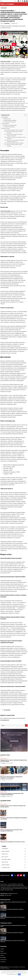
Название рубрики (5, 755)
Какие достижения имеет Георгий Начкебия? (14, 132)
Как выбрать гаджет (6, 859)
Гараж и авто (2, 775)
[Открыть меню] (1, 1)
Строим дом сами (6, 867)
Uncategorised (4, 7)
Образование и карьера (10, 120)
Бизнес (2, 951)
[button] (24, 115)
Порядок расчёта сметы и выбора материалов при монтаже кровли (13, 760)
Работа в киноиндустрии (10, 125)
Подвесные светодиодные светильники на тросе (12, 841)
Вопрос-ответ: (6, 128)
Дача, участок (5, 856)
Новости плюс (5, 862)
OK (19, 974)
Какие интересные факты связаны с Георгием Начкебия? (15, 135)
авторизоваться (4, 720)
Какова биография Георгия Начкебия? (15, 130)
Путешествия (3, 959)
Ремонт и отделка (6, 864)
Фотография (3, 957)
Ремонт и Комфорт (7, 4)
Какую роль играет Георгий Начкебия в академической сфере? (15, 141)
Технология (2, 961)
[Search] (26, 725)
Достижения (5, 123)
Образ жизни (3, 953)
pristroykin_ (7, 23)
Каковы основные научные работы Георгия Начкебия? (16, 138)
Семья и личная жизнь (10, 122)
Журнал (2, 955)
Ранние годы (7, 118)
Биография (5, 117)
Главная (2, 949)
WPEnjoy (7, 968)
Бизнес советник (3, 758)
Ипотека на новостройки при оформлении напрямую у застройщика (11, 777)
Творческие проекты (10, 126)
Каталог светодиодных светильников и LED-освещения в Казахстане (12, 794)
